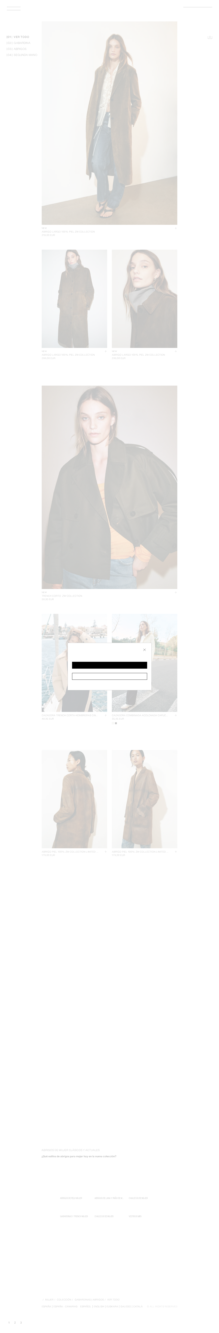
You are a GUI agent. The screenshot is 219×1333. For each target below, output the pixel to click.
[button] (109, 665)
